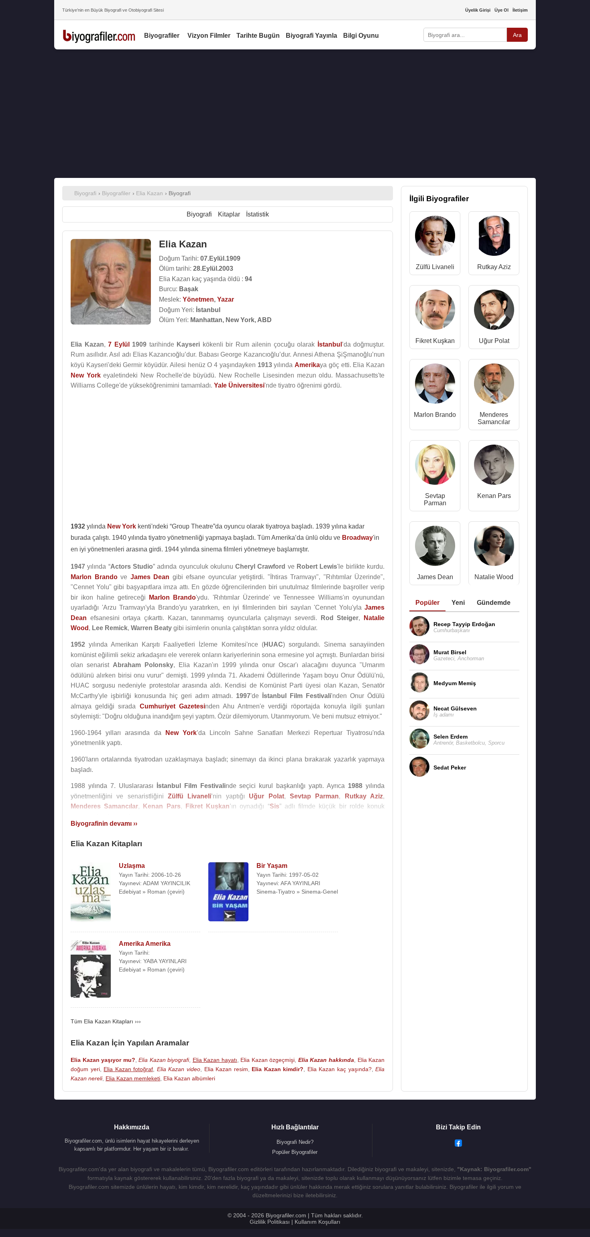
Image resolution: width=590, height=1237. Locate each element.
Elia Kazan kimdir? (277, 1069)
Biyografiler (161, 35)
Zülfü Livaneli (435, 266)
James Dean (435, 577)
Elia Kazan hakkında (326, 1060)
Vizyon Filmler (208, 35)
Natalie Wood (493, 577)
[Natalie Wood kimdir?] (494, 548)
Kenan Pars (494, 495)
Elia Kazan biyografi (163, 1060)
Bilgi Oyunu (361, 35)
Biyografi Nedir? (295, 1142)
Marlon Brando (435, 414)
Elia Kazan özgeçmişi (267, 1060)
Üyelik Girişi (477, 10)
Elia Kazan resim (226, 1069)
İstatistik (257, 214)
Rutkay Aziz (494, 266)
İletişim (520, 10)
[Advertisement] (295, 113)
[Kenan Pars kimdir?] (494, 466)
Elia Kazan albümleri (189, 1078)
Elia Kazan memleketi (133, 1078)
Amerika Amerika (145, 943)
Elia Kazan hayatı (215, 1060)
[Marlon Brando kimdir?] (435, 385)
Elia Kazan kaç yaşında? (339, 1069)
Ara (517, 35)
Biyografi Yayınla (311, 35)
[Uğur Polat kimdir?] (494, 311)
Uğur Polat (494, 340)
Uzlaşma (132, 865)
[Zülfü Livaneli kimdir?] (435, 237)
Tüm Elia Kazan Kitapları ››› (106, 1021)
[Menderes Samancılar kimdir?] (494, 385)
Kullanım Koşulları (317, 1222)
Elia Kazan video (178, 1069)
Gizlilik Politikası (270, 1222)
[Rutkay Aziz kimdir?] (494, 237)
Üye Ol (501, 10)
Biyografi (199, 214)
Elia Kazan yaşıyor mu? (103, 1060)
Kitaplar (229, 214)
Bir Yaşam (271, 865)
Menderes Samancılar (494, 418)
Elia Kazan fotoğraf (128, 1069)
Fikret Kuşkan (435, 340)
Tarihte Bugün (258, 35)
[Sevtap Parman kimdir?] (435, 466)
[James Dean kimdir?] (435, 548)
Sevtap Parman (435, 499)
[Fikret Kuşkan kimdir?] (435, 311)
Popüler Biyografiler (294, 1152)
